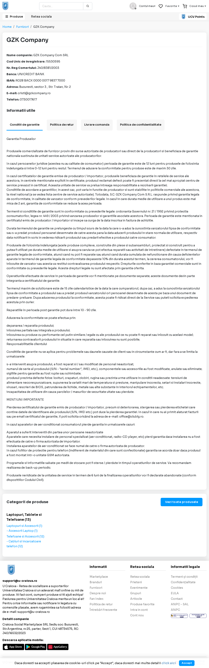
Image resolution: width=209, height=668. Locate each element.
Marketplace (99, 577)
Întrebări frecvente (103, 610)
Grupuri (135, 593)
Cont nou (137, 615)
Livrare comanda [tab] (96, 124)
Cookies (177, 588)
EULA (175, 593)
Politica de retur (101, 604)
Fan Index (96, 599)
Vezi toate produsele (181, 502)
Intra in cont (139, 610)
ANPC (175, 610)
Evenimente (139, 588)
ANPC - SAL (180, 604)
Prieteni (136, 582)
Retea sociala (41, 16)
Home (7, 27)
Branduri (96, 582)
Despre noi (98, 593)
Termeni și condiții (184, 577)
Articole (136, 599)
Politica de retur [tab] (62, 124)
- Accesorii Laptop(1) (22, 531)
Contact (177, 599)
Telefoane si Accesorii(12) (25, 536)
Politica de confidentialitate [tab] (140, 124)
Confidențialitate (183, 582)
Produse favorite (142, 604)
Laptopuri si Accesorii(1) (24, 526)
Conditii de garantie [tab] (24, 124)
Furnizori (22, 27)
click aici (169, 663)
